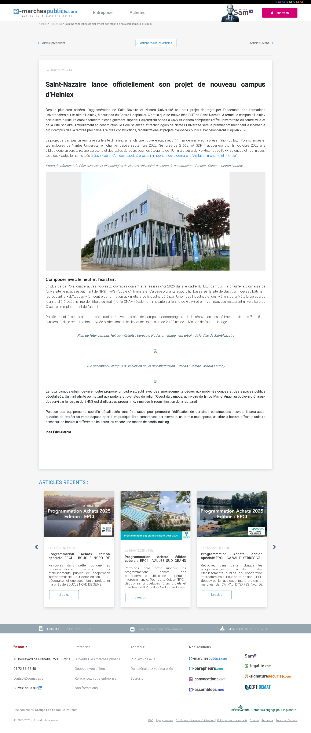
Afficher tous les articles (156, 43)
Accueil (43, 23)
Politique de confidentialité (232, 720)
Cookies (254, 720)
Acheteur (138, 12)
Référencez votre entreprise (96, 678)
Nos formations (86, 688)
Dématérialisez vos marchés (152, 669)
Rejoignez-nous (164, 720)
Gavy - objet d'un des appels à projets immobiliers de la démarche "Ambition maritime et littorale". (166, 156)
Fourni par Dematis (286, 720)
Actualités (56, 23)
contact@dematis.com (30, 678)
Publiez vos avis (143, 659)
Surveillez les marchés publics (97, 659)
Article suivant (260, 43)
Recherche (267, 720)
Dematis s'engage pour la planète (274, 710)
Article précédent (53, 43)
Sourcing (137, 678)
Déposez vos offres (90, 669)
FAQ (150, 720)
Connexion (281, 13)
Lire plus (64, 594)
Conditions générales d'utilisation (195, 720)
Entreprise (103, 12)
